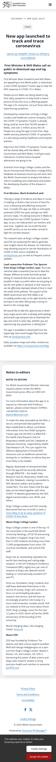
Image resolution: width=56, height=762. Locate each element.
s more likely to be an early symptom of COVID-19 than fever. (26, 513)
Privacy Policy (28, 688)
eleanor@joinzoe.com (17, 414)
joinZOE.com (12, 667)
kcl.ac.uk (18, 629)
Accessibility (28, 700)
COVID (27, 26)
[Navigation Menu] (50, 4)
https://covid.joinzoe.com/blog (33, 345)
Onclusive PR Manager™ (34, 730)
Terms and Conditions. (28, 694)
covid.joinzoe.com (13, 255)
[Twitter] (30, 709)
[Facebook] (25, 709)
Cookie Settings (28, 718)
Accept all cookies (39, 756)
